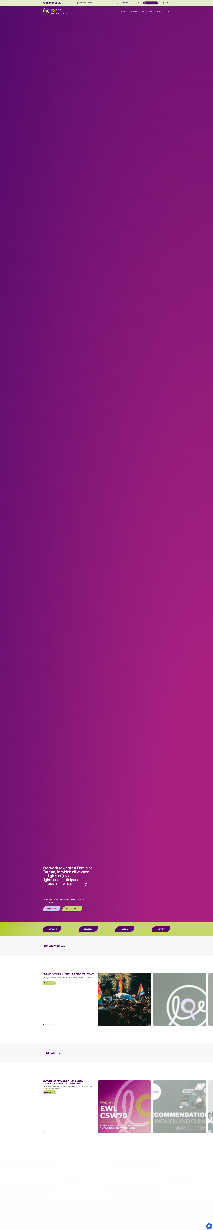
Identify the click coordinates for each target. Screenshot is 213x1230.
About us (124, 11)
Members (143, 11)
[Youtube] (53, 3)
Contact (136, 3)
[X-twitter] (47, 3)
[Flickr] (50, 3)
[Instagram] (56, 3)
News (151, 11)
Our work (133, 11)
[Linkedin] (59, 3)
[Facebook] (44, 3)
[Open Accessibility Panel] (209, 1226)
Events (158, 11)
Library (166, 11)
